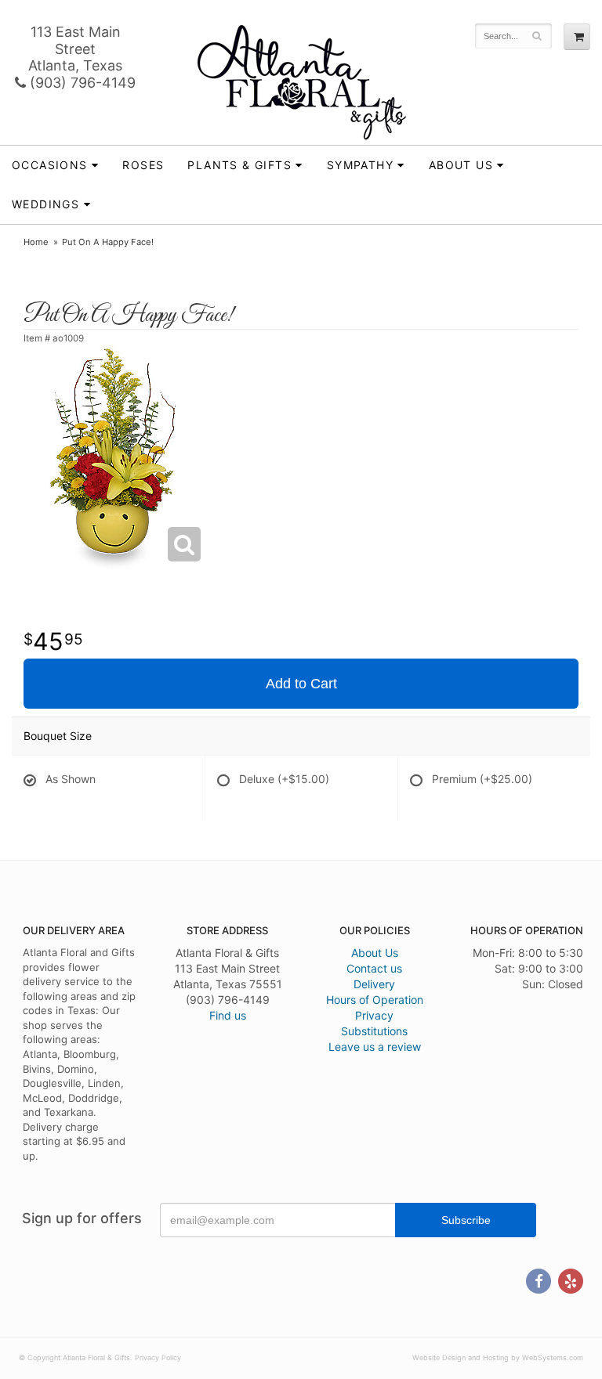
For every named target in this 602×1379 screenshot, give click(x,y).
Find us (227, 1015)
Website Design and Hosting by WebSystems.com (497, 1357)
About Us (374, 952)
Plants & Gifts (239, 164)
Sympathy (360, 164)
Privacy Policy (158, 1357)
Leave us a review (374, 1046)
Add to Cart (301, 683)
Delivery (374, 984)
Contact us (374, 968)
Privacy (374, 1015)
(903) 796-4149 (81, 82)
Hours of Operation (374, 999)
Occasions (50, 164)
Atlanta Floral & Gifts (301, 82)
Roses (143, 164)
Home (36, 241)
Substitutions (374, 1031)
